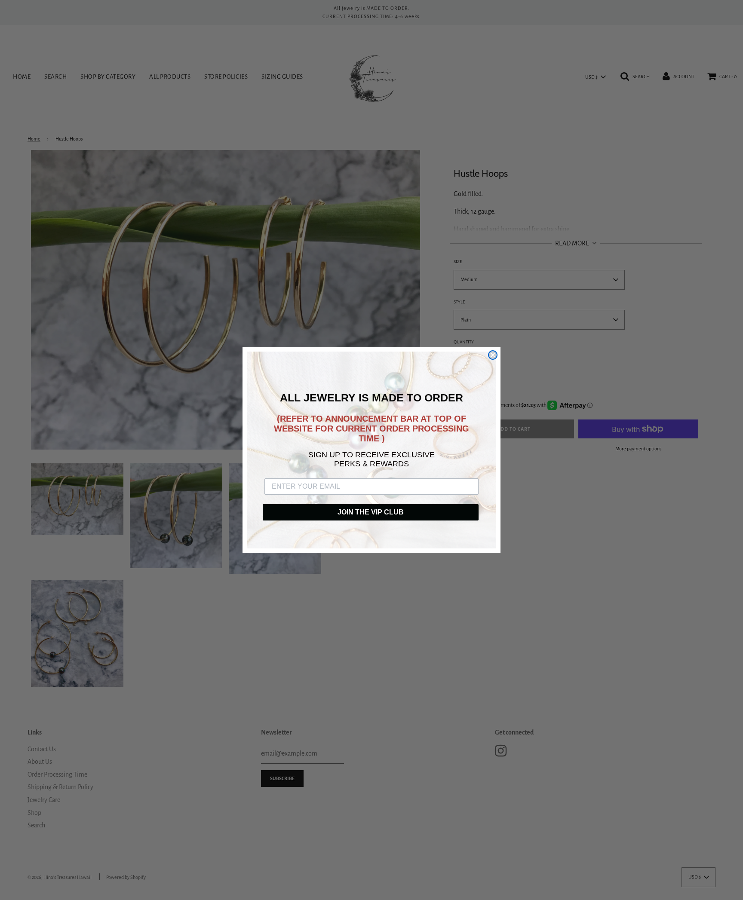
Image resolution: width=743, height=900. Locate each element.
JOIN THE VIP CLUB (371, 512)
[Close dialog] (492, 355)
